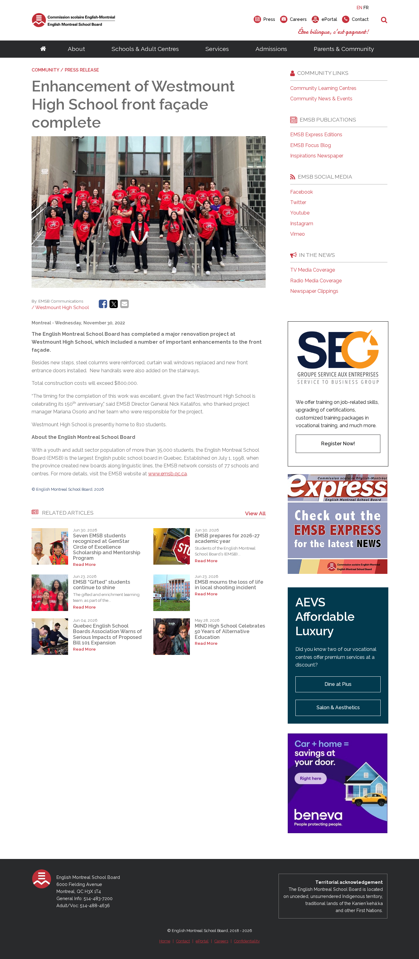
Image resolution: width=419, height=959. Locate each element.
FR (366, 7)
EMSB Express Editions (316, 134)
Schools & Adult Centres (145, 48)
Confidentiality (247, 941)
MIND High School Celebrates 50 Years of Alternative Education (230, 631)
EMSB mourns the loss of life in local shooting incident (229, 584)
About (76, 48)
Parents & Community (344, 48)
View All (255, 513)
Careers (221, 941)
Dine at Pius (338, 684)
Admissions (271, 48)
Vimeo (297, 234)
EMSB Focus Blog (310, 145)
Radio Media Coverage (316, 281)
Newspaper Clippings (314, 291)
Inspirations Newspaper (316, 156)
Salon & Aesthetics (338, 707)
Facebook (301, 192)
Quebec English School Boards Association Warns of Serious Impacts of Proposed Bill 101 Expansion (107, 634)
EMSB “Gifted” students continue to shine (101, 584)
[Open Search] (384, 20)
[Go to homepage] (43, 49)
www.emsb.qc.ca (167, 474)
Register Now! (338, 444)
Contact (183, 941)
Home (164, 941)
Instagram (301, 223)
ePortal (202, 941)
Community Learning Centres (323, 88)
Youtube (299, 213)
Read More (84, 564)
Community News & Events (321, 99)
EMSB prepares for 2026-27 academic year (227, 538)
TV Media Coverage (312, 270)
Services (217, 48)
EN (359, 7)
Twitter (298, 202)
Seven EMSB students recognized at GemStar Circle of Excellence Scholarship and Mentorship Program (106, 547)
